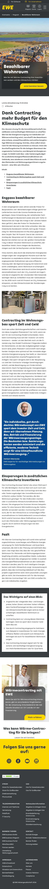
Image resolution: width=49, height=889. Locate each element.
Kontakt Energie (32, 834)
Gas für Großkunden (33, 790)
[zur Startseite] (8, 7)
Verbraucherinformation (35, 804)
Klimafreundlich (8, 844)
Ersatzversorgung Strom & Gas (32, 820)
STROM (5, 784)
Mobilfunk (6, 813)
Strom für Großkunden (10, 790)
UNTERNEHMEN (32, 860)
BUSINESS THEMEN (9, 831)
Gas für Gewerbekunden (35, 787)
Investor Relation (32, 873)
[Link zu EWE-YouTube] (27, 761)
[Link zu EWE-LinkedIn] (36, 761)
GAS (27, 784)
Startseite (6, 15)
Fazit (8, 188)
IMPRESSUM (6, 860)
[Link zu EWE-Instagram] (9, 761)
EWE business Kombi (9, 834)
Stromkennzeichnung (33, 824)
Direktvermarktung (9, 793)
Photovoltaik (7, 797)
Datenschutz (7, 866)
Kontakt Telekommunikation (36, 838)
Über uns (29, 863)
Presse (28, 869)
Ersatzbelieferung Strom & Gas (32, 814)
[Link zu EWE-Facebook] (18, 761)
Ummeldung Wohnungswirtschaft (10, 852)
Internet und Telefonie (10, 807)
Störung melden (32, 844)
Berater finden (31, 841)
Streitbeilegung (8, 876)
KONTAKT (29, 831)
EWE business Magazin (10, 838)
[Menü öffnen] (45, 7)
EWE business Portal (9, 841)
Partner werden (8, 847)
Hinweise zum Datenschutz (12, 869)
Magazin (16, 15)
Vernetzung (6, 810)
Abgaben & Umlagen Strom (36, 807)
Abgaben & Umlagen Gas (35, 810)
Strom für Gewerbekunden (12, 787)
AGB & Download (8, 863)
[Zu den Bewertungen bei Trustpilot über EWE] (11, 777)
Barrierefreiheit (8, 873)
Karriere (29, 866)
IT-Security (6, 816)
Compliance (30, 876)
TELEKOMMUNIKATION (10, 804)
